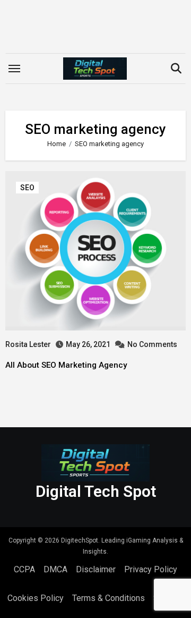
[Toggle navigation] (14, 68)
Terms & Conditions (108, 598)
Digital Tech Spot (96, 491)
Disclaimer (96, 569)
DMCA (55, 569)
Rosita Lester (28, 344)
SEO (27, 187)
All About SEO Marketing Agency (66, 365)
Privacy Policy (150, 569)
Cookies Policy (35, 598)
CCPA (24, 569)
